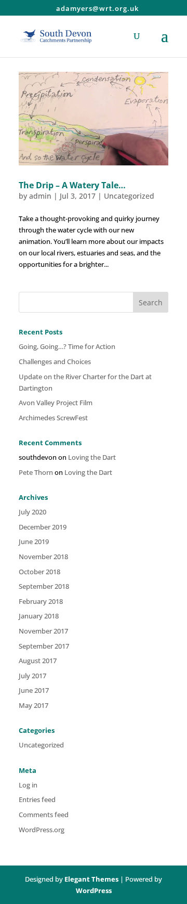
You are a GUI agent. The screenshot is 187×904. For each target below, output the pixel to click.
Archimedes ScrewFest (53, 417)
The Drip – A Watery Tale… (72, 185)
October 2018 (39, 571)
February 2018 (41, 601)
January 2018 (39, 616)
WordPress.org (41, 829)
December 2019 (42, 527)
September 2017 (44, 646)
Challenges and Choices (55, 361)
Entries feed (37, 799)
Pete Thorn (36, 472)
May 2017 (33, 705)
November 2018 (43, 556)
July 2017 (32, 675)
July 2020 (32, 511)
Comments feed (44, 814)
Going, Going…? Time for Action (67, 346)
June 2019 (34, 541)
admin (40, 196)
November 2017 (43, 631)
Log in (28, 785)
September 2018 (44, 586)
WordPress (94, 890)
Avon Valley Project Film (55, 402)
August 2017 (38, 660)
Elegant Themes (91, 879)
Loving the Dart (92, 457)
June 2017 (34, 690)
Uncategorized (129, 196)
